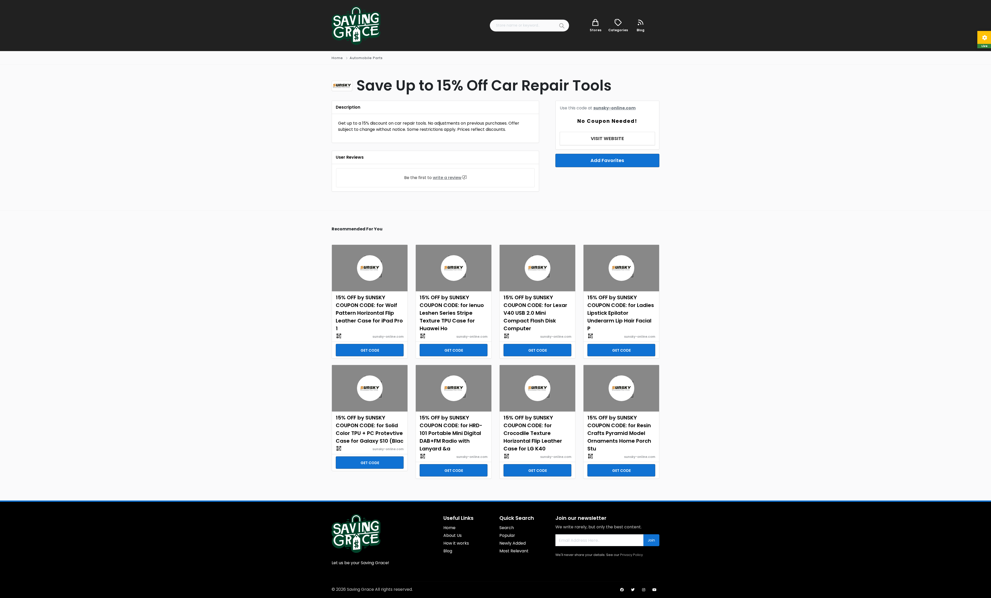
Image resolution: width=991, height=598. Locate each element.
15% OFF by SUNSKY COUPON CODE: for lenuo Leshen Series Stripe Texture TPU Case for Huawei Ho (452, 313)
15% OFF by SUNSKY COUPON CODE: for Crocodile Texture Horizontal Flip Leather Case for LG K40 (533, 433)
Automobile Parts (366, 58)
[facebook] (622, 590)
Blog (447, 551)
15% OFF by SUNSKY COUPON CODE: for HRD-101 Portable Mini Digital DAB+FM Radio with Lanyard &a (451, 433)
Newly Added (512, 543)
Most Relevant (514, 551)
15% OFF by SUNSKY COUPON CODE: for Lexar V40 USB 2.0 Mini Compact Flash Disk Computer (535, 313)
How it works (456, 543)
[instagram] (644, 590)
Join (651, 540)
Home (337, 58)
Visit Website (607, 138)
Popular (507, 535)
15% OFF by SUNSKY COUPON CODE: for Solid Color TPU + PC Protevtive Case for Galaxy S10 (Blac (369, 429)
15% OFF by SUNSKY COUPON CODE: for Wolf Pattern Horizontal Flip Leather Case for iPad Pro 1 (369, 313)
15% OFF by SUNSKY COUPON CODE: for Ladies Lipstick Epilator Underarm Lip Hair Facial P (620, 313)
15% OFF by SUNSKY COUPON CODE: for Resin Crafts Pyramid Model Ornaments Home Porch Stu (619, 433)
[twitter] (633, 590)
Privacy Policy (631, 555)
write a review (447, 178)
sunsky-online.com (614, 108)
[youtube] (654, 590)
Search (506, 528)
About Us (452, 535)
